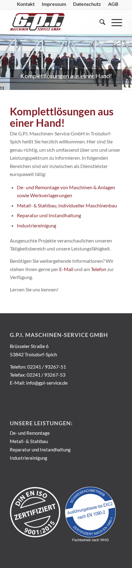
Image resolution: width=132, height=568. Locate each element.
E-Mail (66, 269)
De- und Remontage (30, 433)
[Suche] (99, 22)
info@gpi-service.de (47, 383)
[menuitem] (26, 4)
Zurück (5, 56)
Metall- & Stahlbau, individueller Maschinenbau (67, 205)
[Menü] (113, 22)
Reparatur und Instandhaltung (49, 215)
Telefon (98, 269)
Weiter (126, 56)
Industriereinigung (36, 225)
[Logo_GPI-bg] (54, 22)
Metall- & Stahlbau (29, 441)
